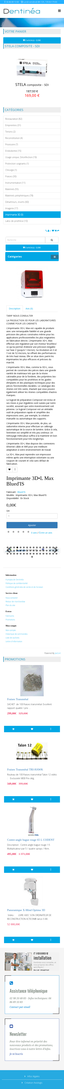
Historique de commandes (16, 634)
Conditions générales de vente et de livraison (24, 587)
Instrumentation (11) (15, 182)
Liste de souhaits (12, 637)
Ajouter (32, 525)
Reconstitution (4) (14, 138)
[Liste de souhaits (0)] (53, 230)
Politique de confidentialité (17, 583)
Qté (8, 511)
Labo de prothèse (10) (16, 220)
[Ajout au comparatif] (15, 469)
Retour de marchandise (15, 601)
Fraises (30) (10, 176)
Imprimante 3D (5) (14, 214)
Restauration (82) (13, 118)
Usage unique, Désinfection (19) (21, 157)
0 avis (34, 532)
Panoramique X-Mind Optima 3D (26, 910)
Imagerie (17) (11, 208)
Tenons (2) (10, 131)
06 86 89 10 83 (12, 2)
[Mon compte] (49, 230)
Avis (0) (29, 308)
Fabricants (10, 616)
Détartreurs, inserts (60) (17, 201)
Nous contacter (12, 597)
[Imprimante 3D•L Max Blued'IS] (32, 283)
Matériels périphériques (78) (19, 195)
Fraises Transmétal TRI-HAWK (25, 769)
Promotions (10, 619)
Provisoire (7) (11, 144)
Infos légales (33, 1076)
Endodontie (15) (13, 150)
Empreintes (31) (13, 125)
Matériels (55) (11, 189)
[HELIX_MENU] (59, 10)
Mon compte (11, 630)
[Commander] (58, 230)
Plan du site (10, 605)
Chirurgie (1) (11, 169)
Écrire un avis (45, 532)
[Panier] (56, 230)
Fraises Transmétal (17, 699)
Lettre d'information (14, 641)
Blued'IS (21, 491)
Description (14, 308)
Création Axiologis (33, 1082)
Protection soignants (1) (17, 163)
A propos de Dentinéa (15, 579)
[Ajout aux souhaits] (9, 469)
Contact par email (20, 1007)
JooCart (58, 653)
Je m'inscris (16, 1054)
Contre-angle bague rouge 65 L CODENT (30, 839)
